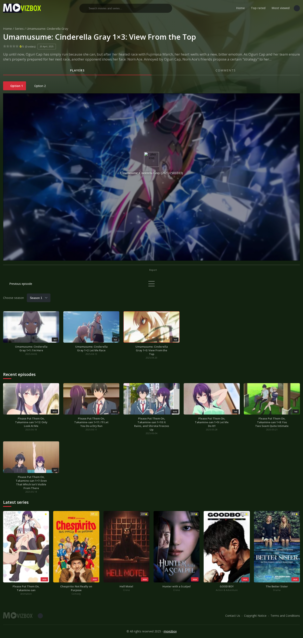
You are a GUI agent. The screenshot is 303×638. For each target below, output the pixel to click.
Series (19, 28)
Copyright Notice (255, 616)
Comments (226, 70)
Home (240, 8)
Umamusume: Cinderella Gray (47, 28)
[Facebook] (297, 8)
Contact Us (232, 616)
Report (153, 269)
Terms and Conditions (285, 616)
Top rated (258, 8)
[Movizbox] (22, 8)
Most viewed (281, 8)
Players (77, 70)
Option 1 (16, 86)
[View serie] (151, 283)
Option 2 (39, 86)
